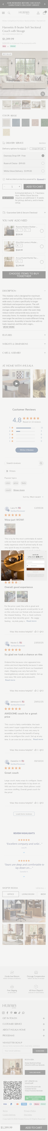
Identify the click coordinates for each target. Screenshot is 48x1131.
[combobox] (28, 565)
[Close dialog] (46, 551)
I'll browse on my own (35, 571)
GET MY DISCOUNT (35, 569)
